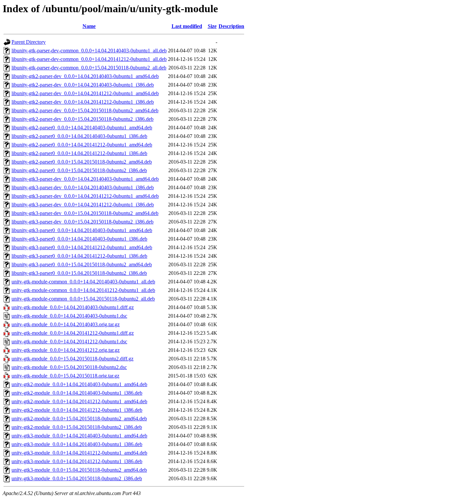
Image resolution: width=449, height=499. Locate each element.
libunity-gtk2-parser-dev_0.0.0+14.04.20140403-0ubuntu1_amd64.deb (85, 76)
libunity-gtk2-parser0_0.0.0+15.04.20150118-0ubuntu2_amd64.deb (82, 162)
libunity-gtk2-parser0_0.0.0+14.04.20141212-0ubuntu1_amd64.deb (82, 144)
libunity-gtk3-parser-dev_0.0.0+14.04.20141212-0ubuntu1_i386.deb (83, 204)
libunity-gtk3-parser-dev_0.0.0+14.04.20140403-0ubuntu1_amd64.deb (85, 179)
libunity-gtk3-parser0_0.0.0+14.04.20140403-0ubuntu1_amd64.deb (82, 230)
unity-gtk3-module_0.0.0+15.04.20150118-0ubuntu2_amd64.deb (79, 470)
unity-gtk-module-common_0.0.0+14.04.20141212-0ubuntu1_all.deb (83, 290)
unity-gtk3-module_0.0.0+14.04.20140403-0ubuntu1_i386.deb (77, 444)
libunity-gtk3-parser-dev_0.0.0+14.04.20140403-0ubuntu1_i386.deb (83, 187)
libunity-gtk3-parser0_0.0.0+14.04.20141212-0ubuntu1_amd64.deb (82, 247)
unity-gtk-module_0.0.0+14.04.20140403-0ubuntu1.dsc (69, 316)
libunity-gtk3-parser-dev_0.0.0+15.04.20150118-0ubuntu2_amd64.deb (85, 213)
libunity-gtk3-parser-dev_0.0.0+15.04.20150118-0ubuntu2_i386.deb (83, 221)
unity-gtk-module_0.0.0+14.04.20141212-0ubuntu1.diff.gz (73, 333)
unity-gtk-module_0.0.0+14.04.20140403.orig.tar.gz (66, 324)
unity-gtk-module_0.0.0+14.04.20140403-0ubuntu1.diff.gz (73, 307)
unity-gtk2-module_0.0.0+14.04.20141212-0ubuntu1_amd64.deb (79, 401)
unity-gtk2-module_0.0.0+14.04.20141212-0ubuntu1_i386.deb (77, 410)
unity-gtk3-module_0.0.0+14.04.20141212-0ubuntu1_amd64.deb (79, 453)
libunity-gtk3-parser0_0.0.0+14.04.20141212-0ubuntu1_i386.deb (79, 256)
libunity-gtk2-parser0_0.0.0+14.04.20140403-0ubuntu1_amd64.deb (82, 127)
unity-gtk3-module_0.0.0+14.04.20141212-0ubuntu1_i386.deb (77, 461)
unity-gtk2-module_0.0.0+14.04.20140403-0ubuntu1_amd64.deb (79, 384)
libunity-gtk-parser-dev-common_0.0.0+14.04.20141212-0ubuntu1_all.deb (89, 59)
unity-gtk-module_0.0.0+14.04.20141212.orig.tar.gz (66, 350)
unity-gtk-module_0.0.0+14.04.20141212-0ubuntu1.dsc (69, 341)
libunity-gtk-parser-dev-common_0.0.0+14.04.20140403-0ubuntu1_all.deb (89, 50)
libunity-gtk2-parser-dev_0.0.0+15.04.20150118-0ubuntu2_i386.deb (83, 119)
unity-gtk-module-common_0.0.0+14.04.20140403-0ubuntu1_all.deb (83, 281)
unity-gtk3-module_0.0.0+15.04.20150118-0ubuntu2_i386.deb (77, 478)
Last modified (187, 26)
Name (89, 26)
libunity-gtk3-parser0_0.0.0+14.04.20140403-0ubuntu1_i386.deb (79, 239)
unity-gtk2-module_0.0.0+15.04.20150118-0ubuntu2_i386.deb (77, 427)
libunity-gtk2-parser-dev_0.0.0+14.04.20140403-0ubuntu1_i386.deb (83, 85)
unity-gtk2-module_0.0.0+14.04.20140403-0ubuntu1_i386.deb (77, 393)
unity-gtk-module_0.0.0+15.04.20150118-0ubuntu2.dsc (69, 367)
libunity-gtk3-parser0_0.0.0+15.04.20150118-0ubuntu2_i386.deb (79, 273)
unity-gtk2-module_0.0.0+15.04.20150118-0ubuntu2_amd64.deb (79, 418)
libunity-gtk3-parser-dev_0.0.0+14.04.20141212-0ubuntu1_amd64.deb (85, 196)
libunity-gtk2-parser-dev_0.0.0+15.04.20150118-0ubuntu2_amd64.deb (85, 110)
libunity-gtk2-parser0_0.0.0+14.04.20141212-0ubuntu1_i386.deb (79, 153)
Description (231, 26)
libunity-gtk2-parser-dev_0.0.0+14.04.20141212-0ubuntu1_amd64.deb (85, 93)
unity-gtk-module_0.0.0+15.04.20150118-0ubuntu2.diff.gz (72, 358)
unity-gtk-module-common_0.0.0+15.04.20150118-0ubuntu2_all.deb (83, 299)
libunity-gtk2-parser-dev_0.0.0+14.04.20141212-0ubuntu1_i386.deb (83, 102)
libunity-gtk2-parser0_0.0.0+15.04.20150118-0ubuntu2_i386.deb (79, 170)
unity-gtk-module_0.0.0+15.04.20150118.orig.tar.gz (65, 376)
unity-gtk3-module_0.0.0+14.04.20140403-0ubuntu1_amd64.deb (79, 435)
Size (212, 26)
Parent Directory (29, 42)
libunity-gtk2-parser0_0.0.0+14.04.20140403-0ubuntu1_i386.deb (79, 136)
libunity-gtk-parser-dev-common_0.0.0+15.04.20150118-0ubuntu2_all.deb (89, 67)
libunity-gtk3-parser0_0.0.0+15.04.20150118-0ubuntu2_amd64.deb (82, 264)
